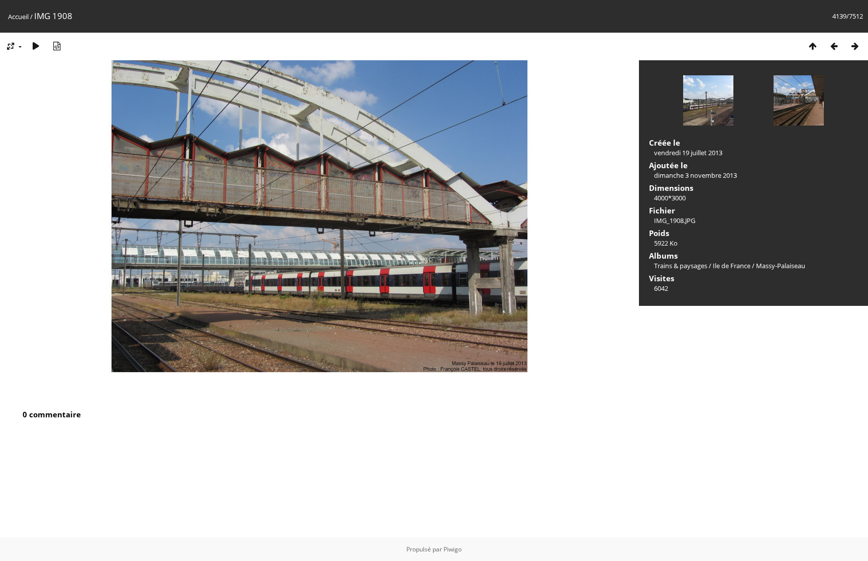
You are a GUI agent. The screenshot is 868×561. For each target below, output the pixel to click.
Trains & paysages (680, 265)
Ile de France (731, 265)
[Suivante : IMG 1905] (854, 46)
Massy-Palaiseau (780, 265)
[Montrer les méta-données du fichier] (56, 46)
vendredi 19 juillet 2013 (688, 152)
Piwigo (453, 549)
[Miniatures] (812, 46)
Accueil (18, 16)
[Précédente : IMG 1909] (833, 46)
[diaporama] (35, 46)
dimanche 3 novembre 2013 (695, 175)
